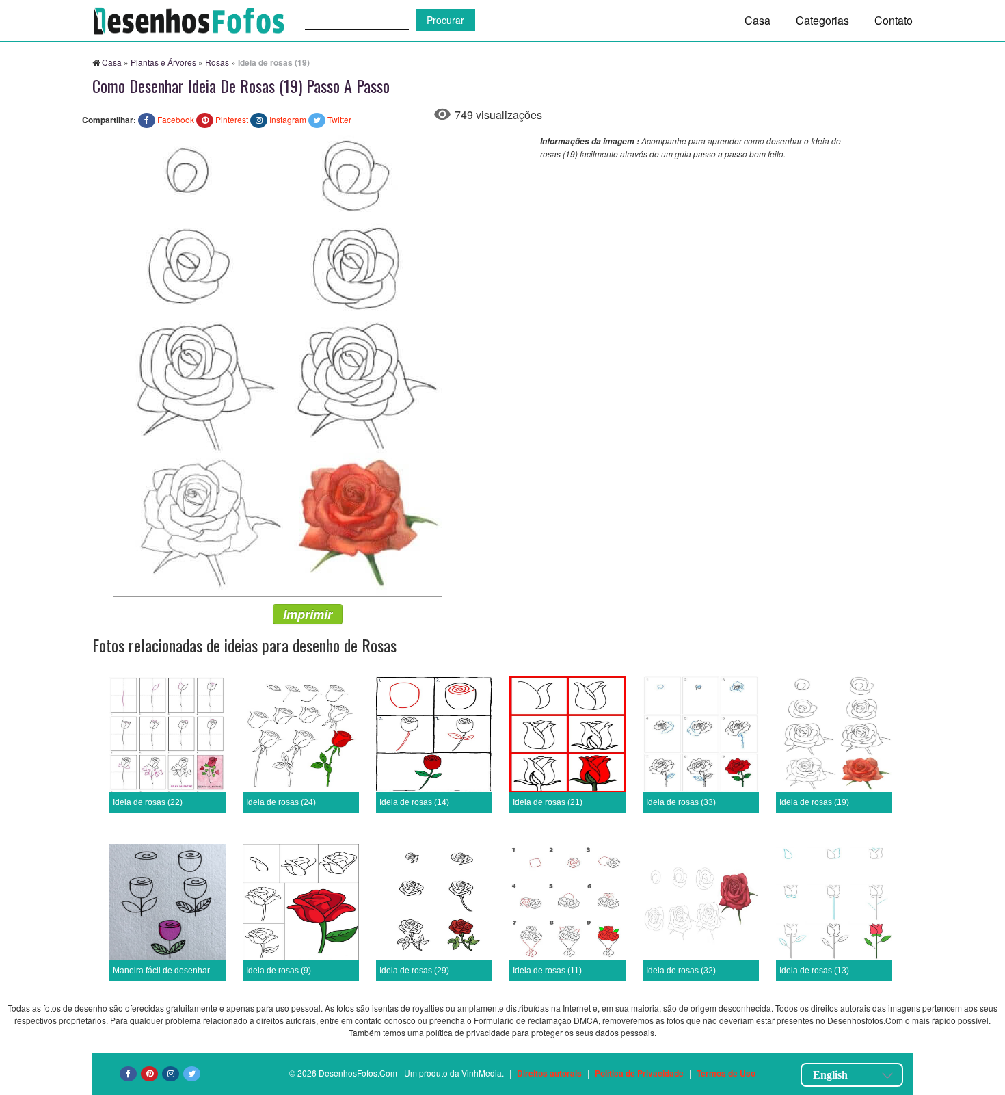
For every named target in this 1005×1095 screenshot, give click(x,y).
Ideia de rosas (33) (681, 802)
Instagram (287, 119)
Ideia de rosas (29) (414, 970)
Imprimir (307, 614)
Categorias (822, 20)
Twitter (339, 119)
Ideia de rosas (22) (148, 802)
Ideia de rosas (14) (414, 802)
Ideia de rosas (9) (278, 970)
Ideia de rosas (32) (681, 970)
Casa (757, 20)
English (830, 1075)
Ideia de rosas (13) (814, 970)
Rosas (217, 62)
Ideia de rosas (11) (547, 970)
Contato (893, 20)
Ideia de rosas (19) (814, 802)
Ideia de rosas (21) (547, 802)
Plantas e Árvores (163, 62)
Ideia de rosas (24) (281, 802)
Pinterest (231, 119)
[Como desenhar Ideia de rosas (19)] (277, 364)
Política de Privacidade (639, 1073)
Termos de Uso (726, 1073)
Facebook (175, 119)
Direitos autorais (549, 1073)
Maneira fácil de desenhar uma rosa (180, 970)
